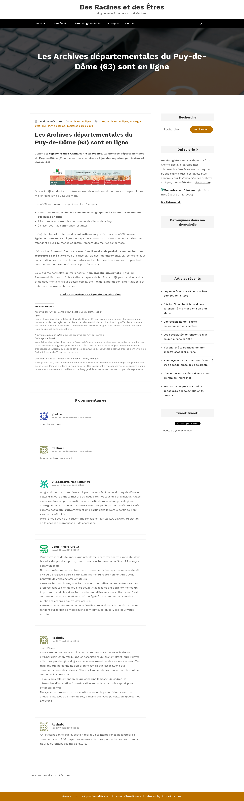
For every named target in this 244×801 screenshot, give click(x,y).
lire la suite (202, 182)
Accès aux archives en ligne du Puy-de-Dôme (90, 294)
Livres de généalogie (87, 23)
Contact (130, 23)
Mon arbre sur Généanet (180, 190)
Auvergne (136, 121)
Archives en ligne (80, 121)
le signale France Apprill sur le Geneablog (74, 153)
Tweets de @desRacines (176, 430)
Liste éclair (59, 23)
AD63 (102, 121)
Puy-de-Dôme (56, 125)
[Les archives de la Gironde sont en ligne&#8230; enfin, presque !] (92, 363)
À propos (113, 23)
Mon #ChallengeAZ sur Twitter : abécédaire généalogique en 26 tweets (184, 391)
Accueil (41, 23)
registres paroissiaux (80, 125)
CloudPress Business (140, 796)
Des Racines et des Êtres (122, 7)
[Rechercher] (202, 24)
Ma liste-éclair (171, 202)
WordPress (100, 796)
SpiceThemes (172, 796)
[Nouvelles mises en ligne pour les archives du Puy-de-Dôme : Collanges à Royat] (92, 343)
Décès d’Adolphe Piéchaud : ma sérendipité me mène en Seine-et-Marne (185, 309)
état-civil (40, 125)
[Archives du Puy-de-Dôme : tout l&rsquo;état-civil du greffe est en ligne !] (92, 320)
